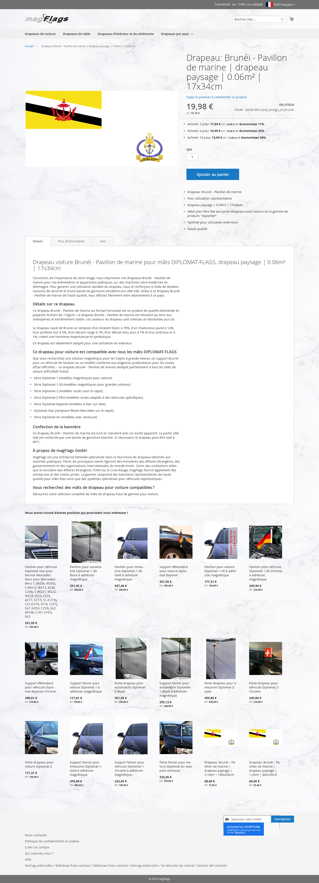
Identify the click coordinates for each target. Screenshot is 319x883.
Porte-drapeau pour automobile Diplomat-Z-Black (130, 687)
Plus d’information (71, 241)
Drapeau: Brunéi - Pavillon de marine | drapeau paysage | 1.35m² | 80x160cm (265, 768)
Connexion (222, 4)
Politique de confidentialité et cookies (52, 841)
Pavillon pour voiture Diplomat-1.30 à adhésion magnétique (220, 571)
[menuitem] (40, 34)
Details (38, 241)
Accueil (29, 46)
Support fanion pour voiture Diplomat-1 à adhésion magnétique (86, 687)
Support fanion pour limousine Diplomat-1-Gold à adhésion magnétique (86, 768)
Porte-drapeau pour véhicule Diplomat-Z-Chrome (264, 687)
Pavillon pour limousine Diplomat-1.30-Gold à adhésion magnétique (129, 573)
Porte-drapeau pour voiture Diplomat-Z (39, 764)
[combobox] (259, 19)
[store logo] (46, 18)
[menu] (159, 34)
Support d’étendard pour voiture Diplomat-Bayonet (174, 571)
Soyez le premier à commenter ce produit (216, 97)
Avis (103, 241)
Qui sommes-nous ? (39, 853)
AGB (28, 859)
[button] (280, 4)
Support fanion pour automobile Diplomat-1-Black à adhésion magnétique (175, 689)
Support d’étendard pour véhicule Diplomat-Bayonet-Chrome (40, 687)
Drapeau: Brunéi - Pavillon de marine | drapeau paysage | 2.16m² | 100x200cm (220, 768)
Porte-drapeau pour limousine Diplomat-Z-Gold (220, 687)
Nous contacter (36, 835)
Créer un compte (250, 4)
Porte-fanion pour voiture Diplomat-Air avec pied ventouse (176, 766)
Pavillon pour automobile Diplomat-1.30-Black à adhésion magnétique (86, 573)
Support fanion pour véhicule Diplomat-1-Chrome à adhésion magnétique (130, 768)
